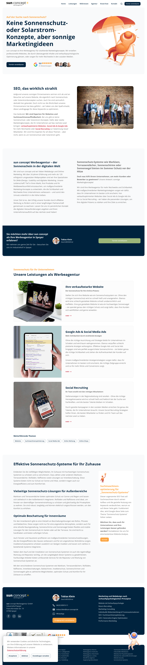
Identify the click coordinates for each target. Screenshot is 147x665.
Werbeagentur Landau (90, 656)
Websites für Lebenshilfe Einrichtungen (125, 656)
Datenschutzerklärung (16, 650)
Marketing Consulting (106, 609)
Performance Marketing (107, 621)
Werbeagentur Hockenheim (60, 654)
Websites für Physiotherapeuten (123, 654)
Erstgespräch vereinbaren (64, 620)
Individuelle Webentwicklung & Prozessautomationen (118, 612)
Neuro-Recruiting (105, 606)
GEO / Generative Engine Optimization (113, 618)
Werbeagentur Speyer (59, 650)
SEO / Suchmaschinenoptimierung (111, 615)
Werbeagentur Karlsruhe (90, 652)
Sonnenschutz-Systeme (121, 660)
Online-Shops (83, 441)
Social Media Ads (54, 441)
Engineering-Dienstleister (90, 660)
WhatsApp (60, 614)
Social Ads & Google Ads (57, 126)
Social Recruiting (42, 129)
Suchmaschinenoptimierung (34, 441)
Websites (18, 441)
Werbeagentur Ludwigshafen (61, 652)
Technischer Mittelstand (121, 650)
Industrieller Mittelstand (121, 652)
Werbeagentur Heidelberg (60, 660)
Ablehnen (25, 656)
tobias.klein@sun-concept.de (67, 609)
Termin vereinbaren (132, 4)
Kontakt (104, 540)
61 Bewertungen (45, 66)
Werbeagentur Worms (89, 650)
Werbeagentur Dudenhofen (60, 656)
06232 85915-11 (62, 605)
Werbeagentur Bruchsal (59, 658)
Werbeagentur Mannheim (91, 654)
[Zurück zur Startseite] (17, 4)
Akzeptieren (13, 656)
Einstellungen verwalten (41, 656)
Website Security (119, 658)
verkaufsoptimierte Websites (33, 126)
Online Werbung (69, 441)
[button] (121, 4)
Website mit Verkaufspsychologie (111, 603)
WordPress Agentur (89, 658)
